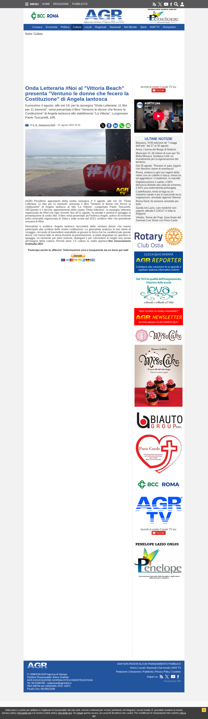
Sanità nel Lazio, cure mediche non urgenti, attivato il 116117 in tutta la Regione (156, 210)
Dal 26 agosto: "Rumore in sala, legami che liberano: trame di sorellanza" (158, 167)
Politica (65, 27)
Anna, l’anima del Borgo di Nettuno (156, 149)
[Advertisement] (104, 59)
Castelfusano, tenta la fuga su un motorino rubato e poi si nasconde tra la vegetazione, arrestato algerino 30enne (158, 194)
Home (28, 33)
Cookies (176, 671)
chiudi (80, 713)
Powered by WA (172, 681)
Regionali (100, 27)
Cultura (77, 27)
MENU (34, 4)
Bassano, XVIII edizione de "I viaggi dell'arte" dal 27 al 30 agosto (156, 144)
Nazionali (115, 27)
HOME (46, 4)
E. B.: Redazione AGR (44, 125)
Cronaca (37, 27)
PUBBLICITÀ (80, 4)
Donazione (169, 27)
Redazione (121, 671)
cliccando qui (24, 713)
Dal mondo (164, 667)
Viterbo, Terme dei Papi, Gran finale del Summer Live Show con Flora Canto (158, 219)
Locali (88, 27)
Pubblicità (148, 671)
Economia (51, 27)
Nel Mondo (130, 27)
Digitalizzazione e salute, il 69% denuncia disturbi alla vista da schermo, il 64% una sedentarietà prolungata (158, 185)
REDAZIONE (61, 4)
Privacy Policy (162, 671)
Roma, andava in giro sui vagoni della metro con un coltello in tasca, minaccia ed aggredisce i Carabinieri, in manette (158, 175)
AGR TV (155, 27)
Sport (143, 27)
